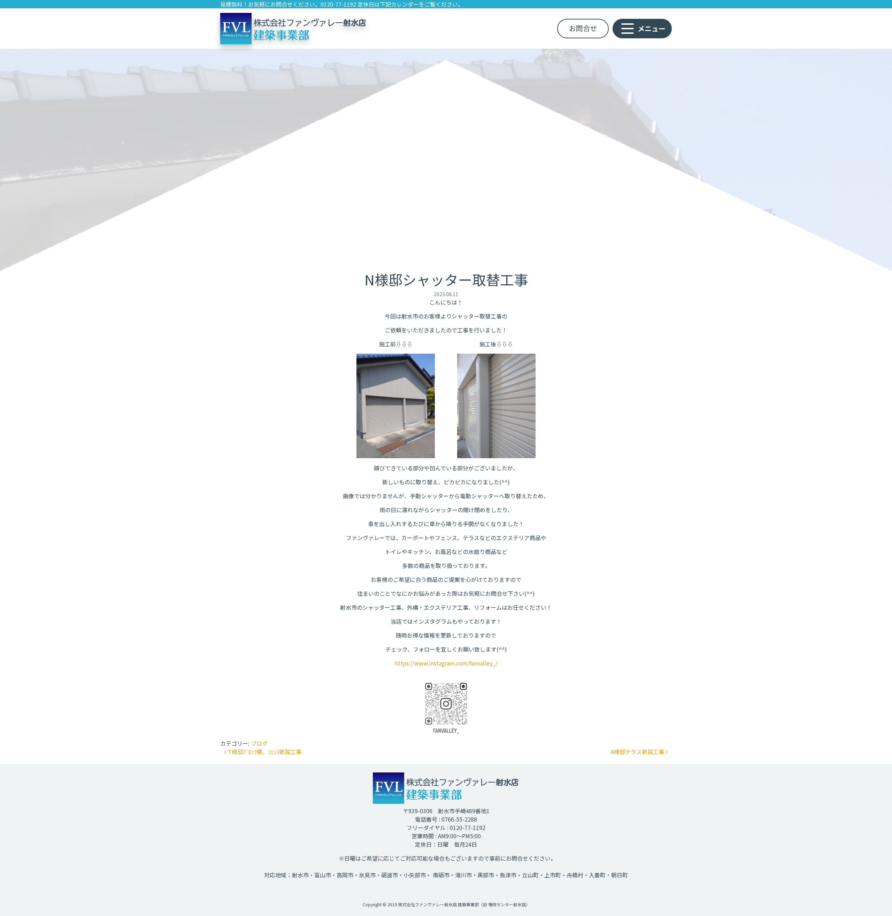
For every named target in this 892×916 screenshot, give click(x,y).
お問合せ (583, 28)
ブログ (259, 743)
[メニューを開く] (646, 28)
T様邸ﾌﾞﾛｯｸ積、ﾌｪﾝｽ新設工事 (263, 751)
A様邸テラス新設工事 (638, 751)
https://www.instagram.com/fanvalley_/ (446, 663)
